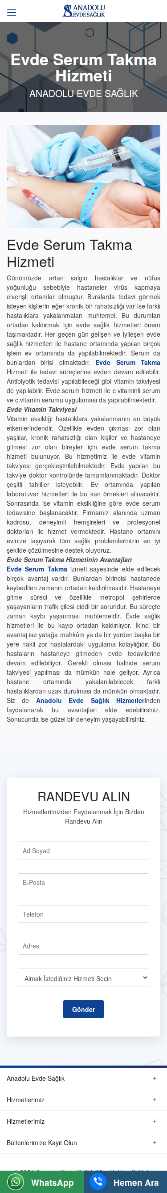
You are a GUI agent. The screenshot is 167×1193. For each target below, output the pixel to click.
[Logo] (83, 9)
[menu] (10, 7)
